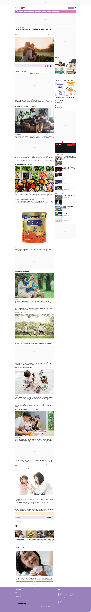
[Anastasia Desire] (16, 526)
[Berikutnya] (54, 580)
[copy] (52, 66)
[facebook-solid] (48, 66)
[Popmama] (20, 8)
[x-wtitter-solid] (50, 66)
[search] (66, 7)
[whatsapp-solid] (45, 66)
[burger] (75, 7)
